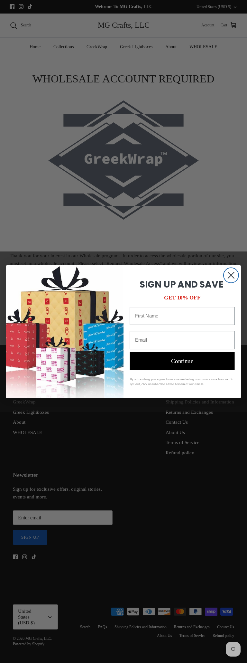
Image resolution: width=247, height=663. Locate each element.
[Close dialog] (231, 275)
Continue (182, 361)
